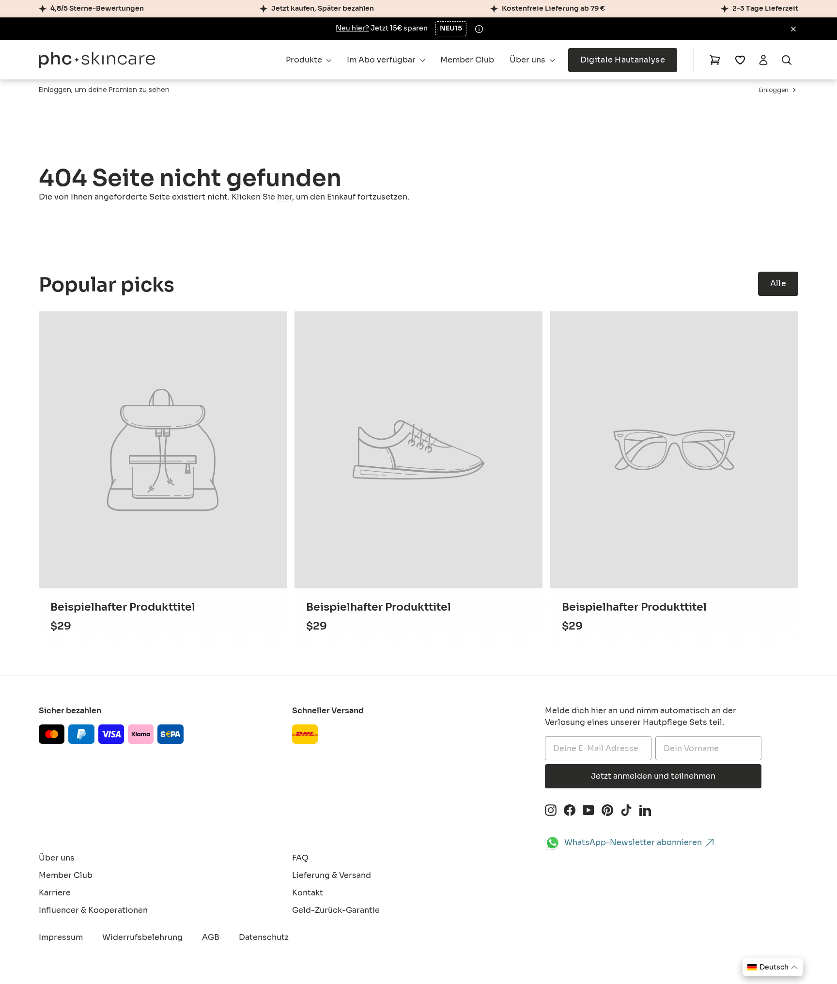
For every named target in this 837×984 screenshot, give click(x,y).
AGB (210, 937)
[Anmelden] (763, 60)
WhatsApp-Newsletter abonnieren (633, 842)
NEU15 (451, 28)
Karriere (55, 893)
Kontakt (307, 893)
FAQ (300, 858)
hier (284, 197)
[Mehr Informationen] (479, 29)
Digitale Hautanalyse (622, 60)
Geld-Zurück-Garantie (336, 910)
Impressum (61, 937)
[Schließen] (793, 29)
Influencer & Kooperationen (93, 910)
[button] (773, 967)
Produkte (305, 60)
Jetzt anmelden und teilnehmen (653, 776)
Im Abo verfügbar (382, 60)
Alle (778, 283)
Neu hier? (352, 28)
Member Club (467, 60)
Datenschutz (264, 937)
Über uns (528, 60)
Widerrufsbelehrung (142, 937)
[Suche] (786, 60)
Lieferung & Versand (331, 875)
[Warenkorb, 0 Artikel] (715, 60)
